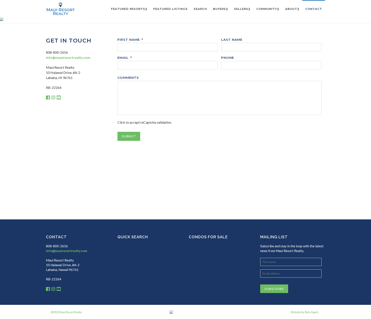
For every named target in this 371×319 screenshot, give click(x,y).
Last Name (231, 40)
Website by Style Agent (304, 312)
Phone (227, 58)
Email (124, 58)
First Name (130, 40)
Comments (128, 78)
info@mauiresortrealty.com (68, 57)
